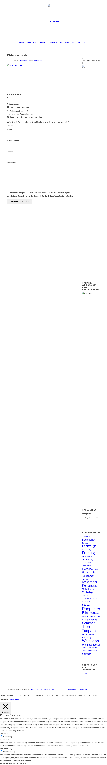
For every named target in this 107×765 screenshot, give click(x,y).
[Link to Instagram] (94, 2)
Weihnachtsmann (89, 650)
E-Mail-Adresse (13, 140)
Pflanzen (88, 612)
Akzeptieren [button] (94, 695)
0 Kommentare (24, 61)
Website (10, 151)
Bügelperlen (88, 539)
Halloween (86, 562)
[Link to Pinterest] (98, 2)
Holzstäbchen (89, 572)
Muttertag (87, 592)
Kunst (86, 585)
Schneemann (89, 619)
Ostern (87, 604)
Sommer (88, 622)
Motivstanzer (88, 588)
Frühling (88, 552)
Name (9, 129)
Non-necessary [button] (6, 748)
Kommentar (12, 163)
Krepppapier (89, 582)
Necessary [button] (4, 733)
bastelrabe (38, 61)
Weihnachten (93, 640)
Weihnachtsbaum (92, 644)
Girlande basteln (18, 55)
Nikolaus (86, 595)
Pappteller (91, 608)
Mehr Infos (14, 699)
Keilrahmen (88, 575)
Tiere (86, 626)
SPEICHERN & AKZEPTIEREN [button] (13, 763)
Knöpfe (85, 578)
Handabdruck (86, 566)
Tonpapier (90, 630)
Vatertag (87, 637)
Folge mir (86, 673)
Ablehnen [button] (4, 699)
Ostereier (87, 598)
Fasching (86, 549)
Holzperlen (94, 569)
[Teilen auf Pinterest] (10, 97)
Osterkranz (92, 602)
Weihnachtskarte (89, 647)
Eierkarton (85, 543)
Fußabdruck (88, 556)
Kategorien (86, 514)
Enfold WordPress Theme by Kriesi (42, 689)
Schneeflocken (93, 616)
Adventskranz (86, 536)
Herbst (86, 569)
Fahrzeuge (89, 546)
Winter (86, 653)
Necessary (7, 736)
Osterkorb (85, 602)
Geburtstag (87, 559)
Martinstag (93, 586)
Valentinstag (88, 634)
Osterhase (96, 599)
